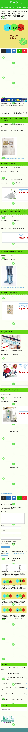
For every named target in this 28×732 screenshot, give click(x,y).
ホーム (2, 7)
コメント (3, 511)
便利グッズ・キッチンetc (21, 7)
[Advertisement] (14, 73)
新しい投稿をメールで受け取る (9, 543)
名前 (2, 525)
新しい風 (14, 2)
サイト (2, 536)
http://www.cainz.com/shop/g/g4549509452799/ (12, 158)
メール (3, 530)
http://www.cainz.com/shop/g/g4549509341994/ (12, 287)
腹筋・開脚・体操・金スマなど (9, 7)
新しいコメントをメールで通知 (9, 541)
